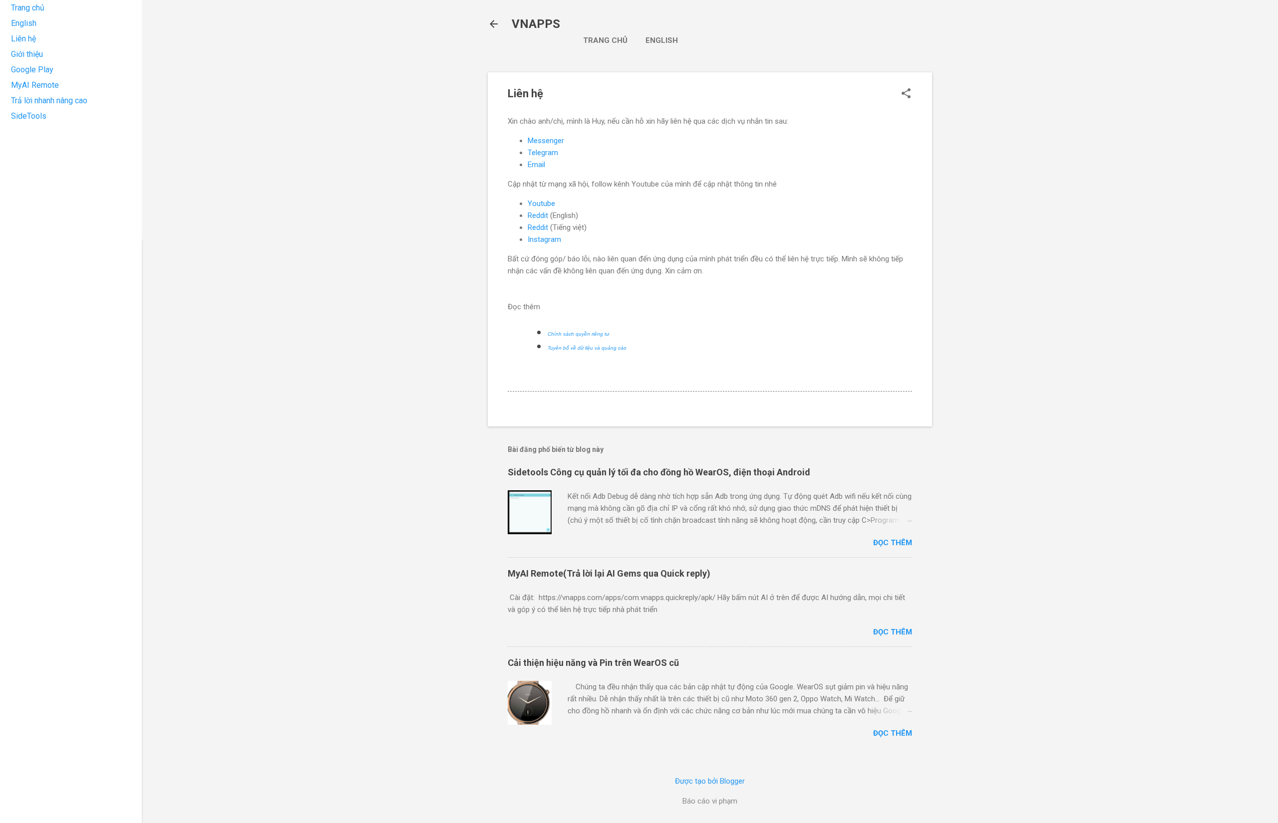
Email (536, 164)
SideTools (28, 116)
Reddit (538, 215)
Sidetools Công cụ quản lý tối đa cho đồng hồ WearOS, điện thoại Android (659, 472)
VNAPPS (536, 24)
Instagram (544, 239)
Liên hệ (23, 38)
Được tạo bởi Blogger (710, 781)
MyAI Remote (35, 85)
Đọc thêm (892, 542)
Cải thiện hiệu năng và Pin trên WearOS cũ (593, 662)
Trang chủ (605, 40)
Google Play (32, 69)
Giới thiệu (27, 54)
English (661, 40)
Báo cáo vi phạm (709, 801)
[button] (906, 94)
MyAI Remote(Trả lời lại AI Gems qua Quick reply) (609, 573)
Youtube (541, 203)
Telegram (543, 152)
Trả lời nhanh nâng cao (49, 100)
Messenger (546, 140)
